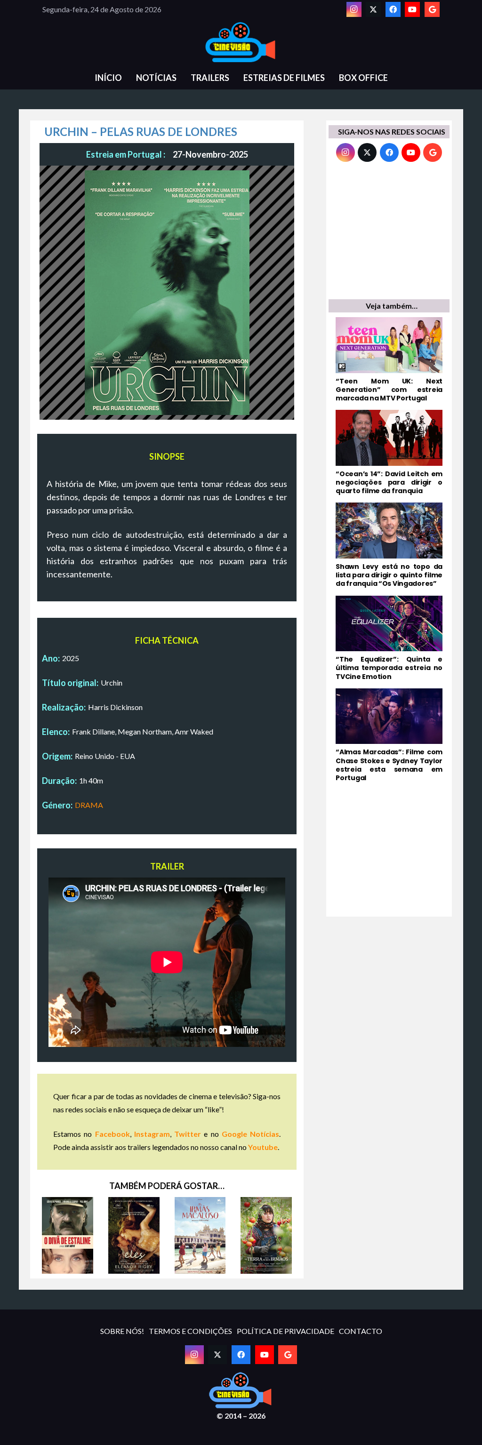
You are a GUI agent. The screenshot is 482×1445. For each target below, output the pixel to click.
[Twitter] (373, 9)
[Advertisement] (389, 233)
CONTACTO (360, 1330)
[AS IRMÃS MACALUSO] (200, 1235)
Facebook (112, 1133)
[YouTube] (412, 9)
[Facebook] (393, 9)
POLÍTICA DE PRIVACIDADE (285, 1330)
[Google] (432, 9)
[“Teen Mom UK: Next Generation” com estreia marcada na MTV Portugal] (389, 359)
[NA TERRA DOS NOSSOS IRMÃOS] (266, 1235)
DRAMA (89, 804)
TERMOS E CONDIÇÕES (190, 1330)
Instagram (152, 1133)
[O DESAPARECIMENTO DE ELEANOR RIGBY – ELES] (134, 1235)
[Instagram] (354, 9)
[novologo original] (241, 42)
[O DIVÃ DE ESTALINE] (67, 1235)
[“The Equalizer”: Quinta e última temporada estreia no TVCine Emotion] (389, 638)
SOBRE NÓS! (122, 1330)
